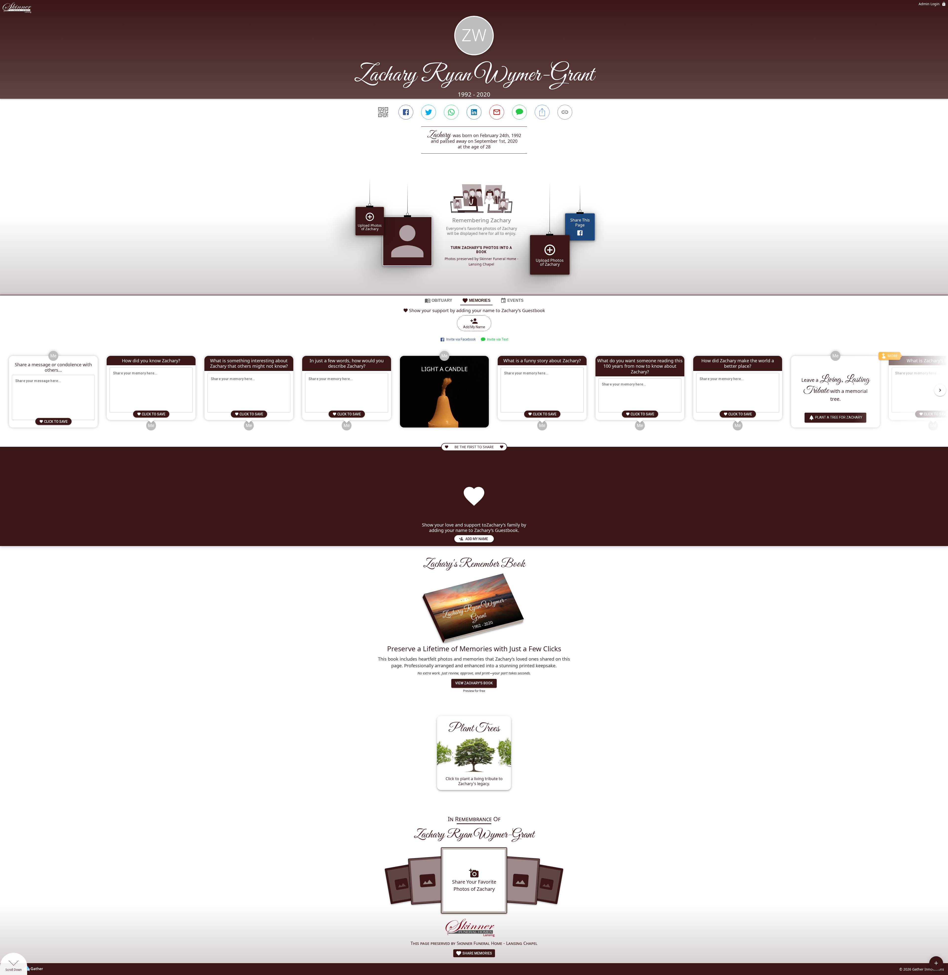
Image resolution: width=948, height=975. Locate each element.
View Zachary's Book (474, 683)
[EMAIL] (496, 112)
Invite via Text (497, 339)
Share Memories (477, 953)
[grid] (474, 232)
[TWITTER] (428, 112)
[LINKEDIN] (474, 112)
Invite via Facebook (460, 339)
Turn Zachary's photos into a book (481, 250)
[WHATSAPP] (451, 112)
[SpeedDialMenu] (936, 963)
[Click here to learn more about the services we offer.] (474, 928)
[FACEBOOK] (405, 112)
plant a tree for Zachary (838, 417)
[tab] (438, 300)
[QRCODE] (383, 112)
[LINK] (564, 112)
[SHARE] (542, 112)
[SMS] (519, 112)
